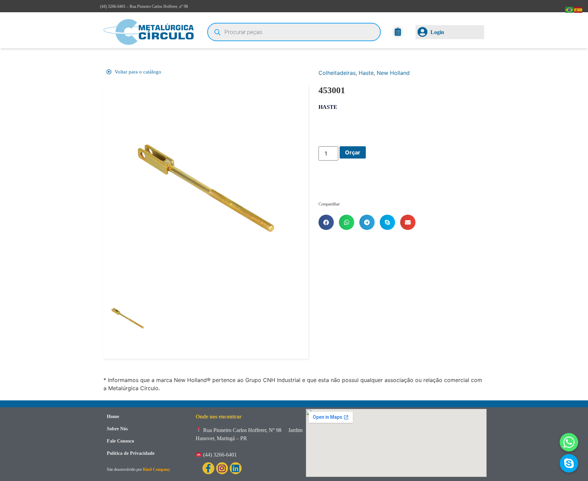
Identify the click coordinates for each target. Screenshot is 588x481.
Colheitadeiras (337, 72)
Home (113, 416)
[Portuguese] (569, 9)
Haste (366, 72)
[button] (326, 222)
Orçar (352, 152)
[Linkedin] (236, 468)
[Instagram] (222, 468)
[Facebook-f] (208, 468)
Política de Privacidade (130, 453)
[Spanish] (578, 9)
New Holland (393, 72)
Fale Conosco (120, 441)
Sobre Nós (117, 428)
